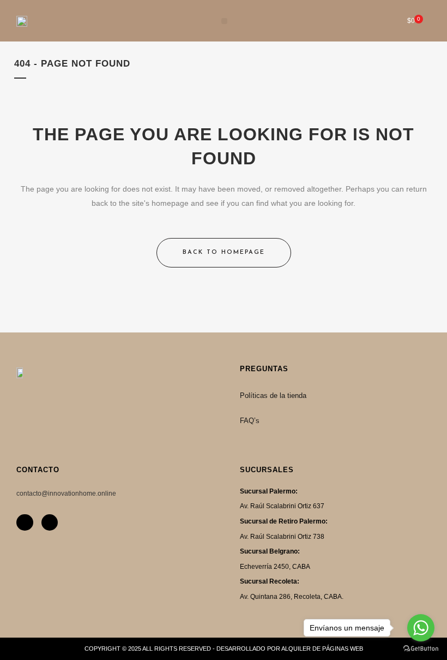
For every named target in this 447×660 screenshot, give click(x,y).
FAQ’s (249, 421)
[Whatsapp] (49, 522)
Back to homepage (224, 252)
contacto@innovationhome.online (66, 493)
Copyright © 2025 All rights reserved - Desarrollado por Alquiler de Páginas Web (223, 648)
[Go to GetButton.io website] (420, 648)
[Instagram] (24, 522)
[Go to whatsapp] (420, 627)
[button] (224, 21)
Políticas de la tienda (273, 395)
